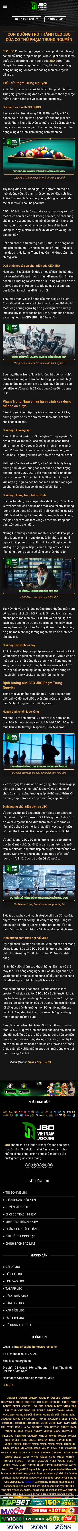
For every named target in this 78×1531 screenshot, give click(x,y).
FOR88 (15, 1448)
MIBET (58, 1406)
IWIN (60, 1423)
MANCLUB (27, 1448)
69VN (57, 1431)
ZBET (34, 1418)
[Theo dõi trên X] (27, 1165)
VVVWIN (45, 1452)
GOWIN (23, 1397)
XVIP (14, 1410)
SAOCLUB (7, 1423)
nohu (72, 1414)
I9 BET (74, 1402)
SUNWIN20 (7, 1402)
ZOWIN (60, 1410)
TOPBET (8, 1461)
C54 (7, 1440)
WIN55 (45, 1448)
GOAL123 (24, 1452)
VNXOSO (43, 1461)
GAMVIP (44, 1397)
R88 (7, 1410)
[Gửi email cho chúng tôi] (33, 1165)
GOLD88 (55, 1397)
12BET (13, 1452)
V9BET (15, 1440)
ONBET (43, 1435)
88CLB (32, 1440)
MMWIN (33, 1397)
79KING (56, 1452)
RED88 (49, 1406)
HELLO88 (7, 1435)
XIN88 (28, 1431)
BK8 (41, 1406)
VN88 (66, 1406)
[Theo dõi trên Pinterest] (44, 1165)
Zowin (64, 1465)
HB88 (24, 1440)
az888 (57, 1465)
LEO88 (66, 1452)
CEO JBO (8, 1385)
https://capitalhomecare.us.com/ (35, 1346)
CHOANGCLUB (26, 1410)
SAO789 (43, 1440)
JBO (52, 60)
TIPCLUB (10, 1431)
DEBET (7, 1406)
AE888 (70, 1410)
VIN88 (42, 1418)
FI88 (46, 1427)
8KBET (65, 1427)
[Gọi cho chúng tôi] (39, 1165)
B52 (61, 1448)
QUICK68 (12, 1397)
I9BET (65, 1402)
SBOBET (37, 1427)
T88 (73, 1406)
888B (20, 1431)
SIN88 (16, 1418)
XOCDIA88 (9, 1414)
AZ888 (35, 1452)
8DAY (54, 1448)
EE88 (37, 1448)
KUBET (20, 1402)
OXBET (38, 1431)
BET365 (54, 1427)
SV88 (52, 1456)
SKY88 (26, 1418)
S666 (52, 1440)
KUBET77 (30, 1402)
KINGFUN (20, 1435)
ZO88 (44, 1423)
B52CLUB (6, 1418)
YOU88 (61, 1461)
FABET (44, 1456)
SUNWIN (66, 1397)
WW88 (52, 1435)
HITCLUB (55, 1402)
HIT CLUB (42, 1402)
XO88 (26, 1456)
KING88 (48, 1431)
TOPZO (41, 1410)
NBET (53, 1461)
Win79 (72, 1465)
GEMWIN (32, 1435)
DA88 (73, 1427)
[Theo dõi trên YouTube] (50, 1165)
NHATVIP (67, 1431)
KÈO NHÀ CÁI (22, 1427)
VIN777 (26, 1406)
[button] (5, 6)
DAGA (4, 1452)
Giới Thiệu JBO (39, 1062)
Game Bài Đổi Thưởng (29, 1414)
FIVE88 (63, 1418)
